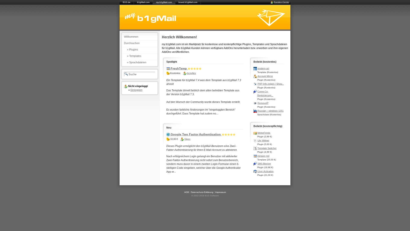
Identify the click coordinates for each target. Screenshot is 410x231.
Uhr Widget (263, 140)
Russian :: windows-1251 (271, 111)
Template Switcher (267, 148)
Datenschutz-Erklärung (202, 192)
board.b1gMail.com (188, 2)
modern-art (263, 68)
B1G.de (126, 2)
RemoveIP (263, 103)
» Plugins (132, 49)
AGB (186, 192)
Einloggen (136, 90)
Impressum (220, 192)
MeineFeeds (264, 133)
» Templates (134, 56)
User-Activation (266, 171)
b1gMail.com (143, 2)
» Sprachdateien (136, 62)
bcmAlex (191, 73)
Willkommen (131, 36)
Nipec (187, 139)
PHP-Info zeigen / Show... (271, 84)
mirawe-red (263, 156)
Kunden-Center (281, 2)
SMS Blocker (264, 163)
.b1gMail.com (164, 2)
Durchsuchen (132, 43)
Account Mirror (265, 76)
